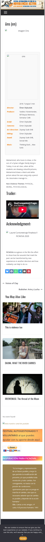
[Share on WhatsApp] (16, 271)
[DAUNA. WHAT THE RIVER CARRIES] (22, 340)
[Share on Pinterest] (29, 271)
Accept (23, 538)
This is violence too (13, 327)
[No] (42, 533)
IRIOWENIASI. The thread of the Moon (22, 399)
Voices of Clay (12, 283)
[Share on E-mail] (24, 271)
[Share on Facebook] (11, 271)
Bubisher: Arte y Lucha (29, 289)
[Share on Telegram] (20, 271)
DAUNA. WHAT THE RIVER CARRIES (20, 363)
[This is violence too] (22, 304)
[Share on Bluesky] (7, 271)
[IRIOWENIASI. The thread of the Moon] (22, 375)
